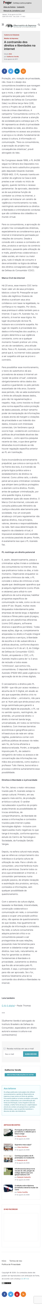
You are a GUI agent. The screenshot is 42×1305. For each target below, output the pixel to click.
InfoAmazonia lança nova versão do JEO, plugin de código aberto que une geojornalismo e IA (25, 1172)
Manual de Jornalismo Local (14, 11)
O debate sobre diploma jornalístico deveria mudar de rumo (26, 1188)
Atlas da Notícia (10, 7)
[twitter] (10, 71)
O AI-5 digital (8, 1005)
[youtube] (17, 1294)
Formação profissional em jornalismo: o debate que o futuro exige (25, 1132)
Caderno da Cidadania (11, 35)
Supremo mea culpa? (23, 1145)
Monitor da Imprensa (11, 38)
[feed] (23, 1294)
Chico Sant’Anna (22, 1147)
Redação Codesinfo (24, 1177)
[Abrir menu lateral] (3, 24)
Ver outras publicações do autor (20, 1075)
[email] (23, 71)
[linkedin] (17, 71)
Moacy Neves (22, 1136)
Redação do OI (22, 1160)
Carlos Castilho (22, 1192)
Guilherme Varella (13, 56)
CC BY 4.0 (25, 1279)
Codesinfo (20, 7)
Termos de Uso (15, 1261)
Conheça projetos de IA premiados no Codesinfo (24, 1157)
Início (4, 1261)
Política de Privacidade (11, 1264)
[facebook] (4, 71)
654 (10, 54)
